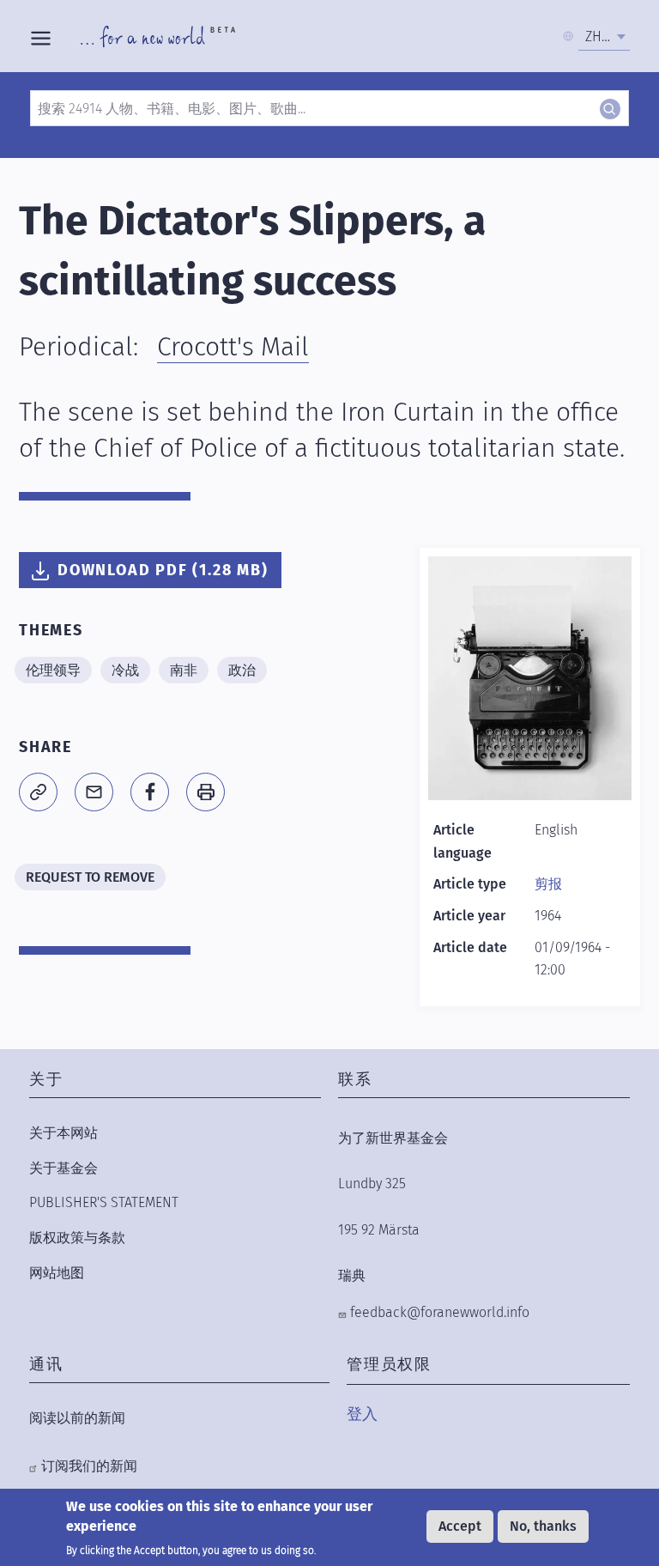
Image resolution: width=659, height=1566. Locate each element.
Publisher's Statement (103, 1202)
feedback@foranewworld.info (439, 1312)
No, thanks (543, 1526)
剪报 (548, 884)
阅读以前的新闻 (77, 1418)
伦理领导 (53, 670)
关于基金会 (63, 1168)
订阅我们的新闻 (89, 1466)
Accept (459, 1526)
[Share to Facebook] (149, 792)
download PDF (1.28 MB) (163, 570)
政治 (242, 670)
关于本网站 (63, 1133)
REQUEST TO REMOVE (90, 877)
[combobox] (604, 37)
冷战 (125, 670)
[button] (38, 792)
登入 (362, 1414)
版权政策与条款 (77, 1237)
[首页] (158, 36)
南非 (183, 670)
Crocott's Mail (233, 346)
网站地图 (56, 1273)
